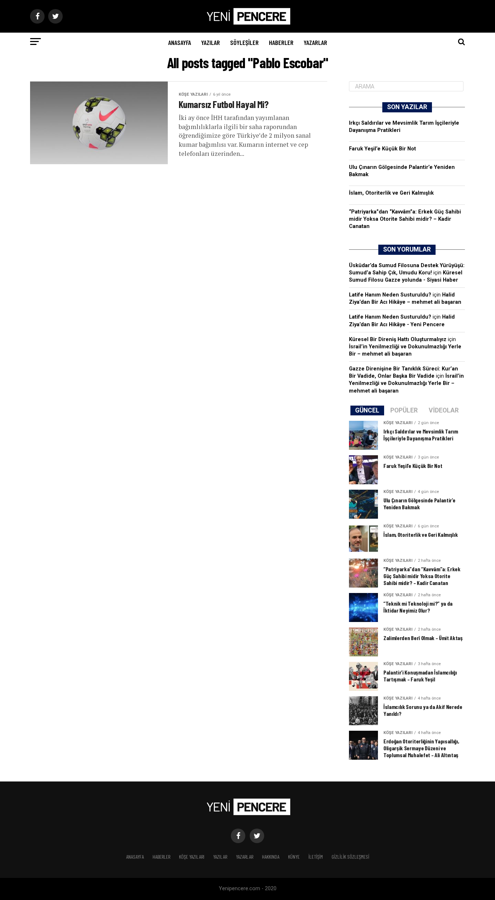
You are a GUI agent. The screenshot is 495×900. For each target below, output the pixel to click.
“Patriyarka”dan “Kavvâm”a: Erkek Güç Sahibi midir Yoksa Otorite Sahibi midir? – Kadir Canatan (405, 219)
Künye (294, 857)
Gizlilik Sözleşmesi (350, 857)
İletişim (315, 857)
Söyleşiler (244, 42)
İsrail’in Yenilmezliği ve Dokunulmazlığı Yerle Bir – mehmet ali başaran (406, 383)
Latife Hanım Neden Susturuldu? (390, 295)
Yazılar (210, 42)
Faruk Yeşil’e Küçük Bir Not (382, 149)
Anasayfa (179, 42)
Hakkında (270, 857)
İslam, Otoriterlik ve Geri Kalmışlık (391, 193)
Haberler (281, 42)
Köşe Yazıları (191, 857)
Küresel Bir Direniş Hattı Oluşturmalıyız (397, 339)
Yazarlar (315, 42)
